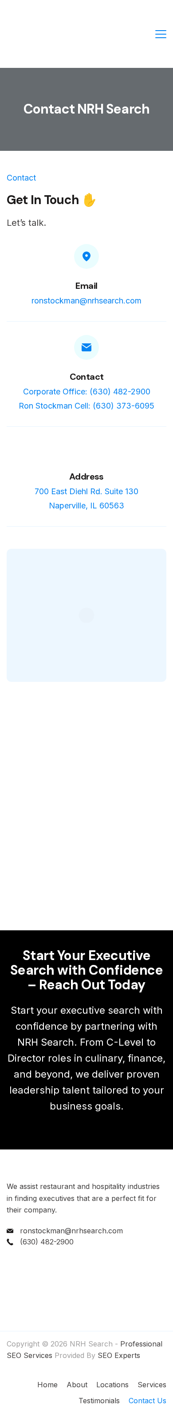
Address (86, 476)
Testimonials (99, 1400)
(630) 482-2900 (47, 1241)
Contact (87, 376)
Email (86, 285)
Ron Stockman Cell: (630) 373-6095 (86, 405)
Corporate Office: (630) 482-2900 (86, 391)
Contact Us (147, 1400)
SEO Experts (119, 1355)
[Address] (86, 450)
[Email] (86, 256)
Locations (112, 1384)
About (77, 1384)
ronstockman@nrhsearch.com (86, 300)
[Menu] (160, 34)
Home (47, 1384)
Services (152, 1384)
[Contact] (86, 347)
